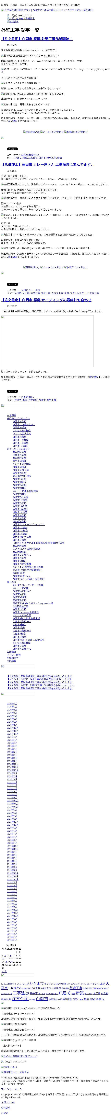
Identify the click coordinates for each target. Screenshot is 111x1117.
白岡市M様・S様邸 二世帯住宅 (28, 639)
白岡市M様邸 (19, 467)
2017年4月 (12, 934)
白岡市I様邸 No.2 (30, 154)
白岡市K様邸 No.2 (22, 649)
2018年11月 (12, 876)
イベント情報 (14, 655)
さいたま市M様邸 (22, 615)
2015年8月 (12, 940)
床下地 (26, 293)
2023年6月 (12, 819)
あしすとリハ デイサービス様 (28, 585)
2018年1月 (12, 906)
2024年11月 (12, 767)
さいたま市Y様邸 (22, 464)
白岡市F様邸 (19, 494)
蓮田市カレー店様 (30, 290)
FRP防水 (11, 984)
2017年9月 (12, 919)
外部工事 (92, 988)
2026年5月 (12, 712)
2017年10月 (12, 916)
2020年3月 (12, 843)
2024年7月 (12, 779)
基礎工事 (76, 988)
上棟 (102, 983)
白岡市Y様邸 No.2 (22, 555)
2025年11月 (12, 731)
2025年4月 (12, 752)
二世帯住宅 (14, 988)
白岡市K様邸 (19, 558)
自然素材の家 (55, 999)
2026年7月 (12, 706)
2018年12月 (12, 873)
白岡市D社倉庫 (20, 497)
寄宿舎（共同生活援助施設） (28, 570)
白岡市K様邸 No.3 (22, 591)
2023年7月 (12, 816)
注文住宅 (33, 157)
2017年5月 (12, 931)
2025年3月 (12, 755)
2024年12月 (12, 764)
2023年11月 (12, 803)
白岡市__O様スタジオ (24, 424)
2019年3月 (12, 864)
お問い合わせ (8, 1102)
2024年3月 (12, 791)
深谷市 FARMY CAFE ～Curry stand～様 (33, 603)
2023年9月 (12, 809)
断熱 (59, 157)
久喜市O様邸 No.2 (22, 621)
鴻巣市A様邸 (19, 473)
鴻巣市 (100, 999)
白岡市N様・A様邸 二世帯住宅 (29, 579)
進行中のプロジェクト (18, 418)
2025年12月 (12, 728)
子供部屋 (100, 988)
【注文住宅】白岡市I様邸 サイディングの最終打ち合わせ (46, 300)
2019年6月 (12, 855)
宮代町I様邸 (19, 573)
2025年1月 (12, 761)
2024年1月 (12, 797)
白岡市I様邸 (27, 397)
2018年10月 (12, 879)
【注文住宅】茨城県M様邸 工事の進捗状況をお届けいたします (39, 676)
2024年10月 (12, 770)
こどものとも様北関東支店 (26, 549)
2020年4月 (12, 840)
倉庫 (28, 988)
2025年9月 (12, 737)
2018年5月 (12, 894)
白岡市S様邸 (19, 488)
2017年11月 (12, 912)
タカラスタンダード (75, 984)
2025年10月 (12, 734)
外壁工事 (51, 157)
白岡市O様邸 (19, 485)
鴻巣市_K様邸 (20, 512)
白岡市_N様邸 (20, 533)
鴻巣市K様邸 (19, 455)
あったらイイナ (20, 984)
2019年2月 (12, 867)
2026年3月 (12, 719)
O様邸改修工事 (20, 606)
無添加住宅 (12, 658)
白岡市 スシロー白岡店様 (26, 612)
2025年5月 (12, 749)
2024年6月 (12, 782)
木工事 (96, 993)
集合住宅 (89, 999)
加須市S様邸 (19, 624)
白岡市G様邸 (19, 503)
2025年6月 (12, 746)
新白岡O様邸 (19, 452)
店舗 (66, 293)
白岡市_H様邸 (20, 445)
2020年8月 (12, 831)
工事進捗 (21, 993)
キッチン (48, 984)
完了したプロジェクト (18, 449)
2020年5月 (12, 837)
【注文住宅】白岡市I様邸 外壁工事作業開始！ (37, 39)
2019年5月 (12, 858)
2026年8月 (12, 703)
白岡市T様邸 (19, 482)
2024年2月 (12, 794)
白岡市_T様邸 (20, 506)
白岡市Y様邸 (19, 594)
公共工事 (35, 988)
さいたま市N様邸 (22, 430)
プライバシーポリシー (12, 1089)
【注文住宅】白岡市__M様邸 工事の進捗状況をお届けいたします (40, 685)
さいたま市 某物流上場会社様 (28, 567)
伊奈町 (24, 988)
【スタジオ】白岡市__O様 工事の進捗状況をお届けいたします (39, 679)
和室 (49, 988)
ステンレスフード (79, 293)
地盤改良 (65, 988)
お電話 (4, 1113)
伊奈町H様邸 (19, 521)
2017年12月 (12, 909)
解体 (81, 1000)
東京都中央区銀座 (22, 476)
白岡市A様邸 (19, 436)
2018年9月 (12, 882)
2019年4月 (12, 861)
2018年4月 (12, 897)
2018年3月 (12, 900)
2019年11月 (12, 846)
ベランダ (94, 983)
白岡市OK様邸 (20, 530)
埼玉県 (85, 988)
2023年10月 (12, 806)
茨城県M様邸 (19, 427)
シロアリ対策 (59, 984)
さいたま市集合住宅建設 (25, 491)
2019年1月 (12, 870)
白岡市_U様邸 (20, 500)
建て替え (54, 994)
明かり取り (88, 994)
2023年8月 (12, 812)
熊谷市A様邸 (19, 600)
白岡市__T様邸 (20, 442)
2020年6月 (12, 834)
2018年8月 (12, 885)
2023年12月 (12, 800)
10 (3, 958)
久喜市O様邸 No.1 (22, 630)
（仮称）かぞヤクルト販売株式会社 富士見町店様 (38, 542)
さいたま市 (35, 983)
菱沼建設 (12, 121)
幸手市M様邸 (19, 461)
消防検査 (32, 999)
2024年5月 (12, 785)
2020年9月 (12, 828)
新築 (25, 157)
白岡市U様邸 (19, 609)
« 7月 (4, 971)
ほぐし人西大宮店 (22, 433)
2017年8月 (12, 922)
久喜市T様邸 (19, 633)
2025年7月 (12, 743)
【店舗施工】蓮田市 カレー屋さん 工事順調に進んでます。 (47, 164)
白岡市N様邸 (19, 421)
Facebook (4, 984)
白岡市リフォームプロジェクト (29, 524)
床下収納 (41, 994)
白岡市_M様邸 (20, 509)
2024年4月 (12, 788)
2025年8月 (12, 740)
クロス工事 (57, 293)
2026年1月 (12, 725)
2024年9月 (12, 773)
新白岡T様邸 (19, 552)
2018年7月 (12, 888)
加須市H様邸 (19, 518)
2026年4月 (12, 716)
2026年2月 (12, 722)
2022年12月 (12, 822)
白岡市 (42, 157)
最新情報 (11, 652)
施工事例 (11, 582)
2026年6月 (12, 709)
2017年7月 (12, 925)
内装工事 (35, 293)
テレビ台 (86, 984)
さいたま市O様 (20, 588)
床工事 (48, 994)
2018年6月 (12, 891)
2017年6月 (12, 928)
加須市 (43, 988)
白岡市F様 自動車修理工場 (26, 618)
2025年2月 (12, 758)
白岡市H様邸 (19, 479)
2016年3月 (12, 937)
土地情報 (11, 661)
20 (11, 962)
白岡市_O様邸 (20, 527)
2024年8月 (12, 776)
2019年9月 (12, 852)
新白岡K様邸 (19, 458)
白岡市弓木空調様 (22, 564)
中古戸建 (11, 415)
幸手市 (34, 993)
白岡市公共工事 (21, 470)
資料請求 (5, 1107)
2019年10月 (12, 849)
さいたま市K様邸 (22, 642)
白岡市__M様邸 (21, 439)
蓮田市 (17, 293)
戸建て (17, 157)
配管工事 (94, 293)
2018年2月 (12, 903)
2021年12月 (12, 825)
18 (5, 962)
